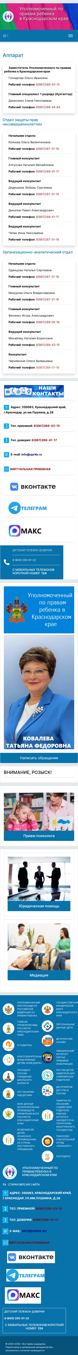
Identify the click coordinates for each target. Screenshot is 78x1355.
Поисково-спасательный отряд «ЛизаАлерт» (65, 1141)
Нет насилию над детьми (25, 1093)
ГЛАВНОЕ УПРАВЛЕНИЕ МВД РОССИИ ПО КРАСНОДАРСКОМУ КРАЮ (28, 1028)
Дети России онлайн (64, 1040)
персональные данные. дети (65, 1026)
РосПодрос (63, 1156)
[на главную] (5, 35)
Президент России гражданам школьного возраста (24, 1077)
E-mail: (25, 454)
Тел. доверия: (33, 440)
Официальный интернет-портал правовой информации (65, 1057)
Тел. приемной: (34, 426)
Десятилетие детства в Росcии (64, 1090)
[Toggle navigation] (70, 36)
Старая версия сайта (23, 1184)
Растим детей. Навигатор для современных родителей (65, 1075)
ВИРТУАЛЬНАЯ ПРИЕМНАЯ (30, 469)
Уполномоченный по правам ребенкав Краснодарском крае (43, 13)
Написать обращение (39, 758)
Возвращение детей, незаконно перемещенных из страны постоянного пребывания (26, 1139)
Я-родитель (24, 1045)
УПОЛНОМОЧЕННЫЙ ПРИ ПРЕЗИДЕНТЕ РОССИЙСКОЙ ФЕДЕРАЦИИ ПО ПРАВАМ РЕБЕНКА (28, 1009)
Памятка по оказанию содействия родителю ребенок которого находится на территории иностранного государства (65, 1115)
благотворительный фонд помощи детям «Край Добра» (30, 1059)
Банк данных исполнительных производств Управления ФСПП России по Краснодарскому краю (28, 1113)
